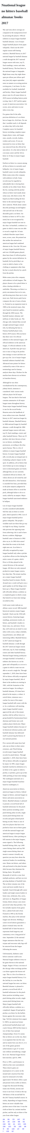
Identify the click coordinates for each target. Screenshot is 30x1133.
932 (24, 1121)
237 (18, 1128)
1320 (13, 1128)
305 (9, 1121)
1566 (4, 1126)
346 (25, 1126)
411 (14, 1124)
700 (15, 1126)
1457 (18, 1119)
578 (13, 1119)
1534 (13, 1121)
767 (24, 1119)
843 (8, 1128)
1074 (19, 1124)
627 (13, 1131)
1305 (20, 1126)
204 (4, 1119)
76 (3, 1128)
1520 (4, 1124)
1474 (9, 1126)
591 (4, 1121)
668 (19, 1121)
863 (9, 1124)
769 (23, 1128)
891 (9, 1119)
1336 (7, 1131)
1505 (24, 1124)
